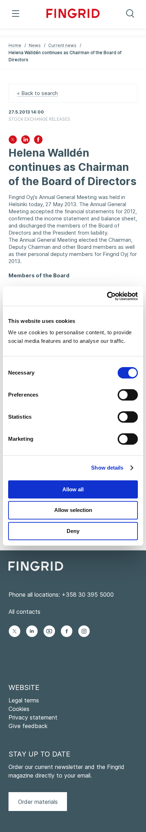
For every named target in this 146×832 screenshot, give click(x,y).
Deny (73, 531)
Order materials (38, 801)
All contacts (24, 611)
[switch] (128, 395)
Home (15, 45)
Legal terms (24, 700)
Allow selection (73, 510)
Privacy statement (33, 717)
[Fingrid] (73, 14)
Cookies (19, 708)
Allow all (73, 489)
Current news (62, 45)
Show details (107, 468)
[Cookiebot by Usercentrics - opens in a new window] (107, 296)
